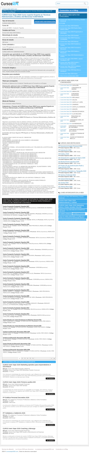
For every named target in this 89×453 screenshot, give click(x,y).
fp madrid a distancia (65, 213)
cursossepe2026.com (12, 451)
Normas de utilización (8, 449)
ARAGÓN (68, 109)
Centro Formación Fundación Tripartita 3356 (16, 242)
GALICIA (68, 99)
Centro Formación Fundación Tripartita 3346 (16, 230)
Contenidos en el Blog (69, 10)
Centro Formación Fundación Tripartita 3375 (16, 272)
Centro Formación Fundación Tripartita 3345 (16, 224)
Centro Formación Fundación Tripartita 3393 (16, 302)
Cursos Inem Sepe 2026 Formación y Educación (70, 48)
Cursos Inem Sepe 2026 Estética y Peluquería (69, 52)
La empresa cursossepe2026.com (44, 449)
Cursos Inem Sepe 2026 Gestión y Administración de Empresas (69, 63)
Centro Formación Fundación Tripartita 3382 (16, 284)
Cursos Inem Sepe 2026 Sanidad (69, 35)
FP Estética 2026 (63, 154)
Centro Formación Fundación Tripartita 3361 (16, 254)
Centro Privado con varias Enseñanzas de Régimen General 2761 (22, 319)
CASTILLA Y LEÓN (71, 102)
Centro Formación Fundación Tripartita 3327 (16, 206)
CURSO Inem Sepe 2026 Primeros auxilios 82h (19, 382)
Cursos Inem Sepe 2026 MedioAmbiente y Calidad (72, 55)
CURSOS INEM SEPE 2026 (9, 9)
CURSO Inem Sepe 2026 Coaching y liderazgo (19, 428)
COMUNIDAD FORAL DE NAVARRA (72, 120)
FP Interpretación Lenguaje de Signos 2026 (71, 158)
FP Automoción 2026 (64, 150)
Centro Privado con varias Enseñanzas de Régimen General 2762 (22, 325)
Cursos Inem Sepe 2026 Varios (68, 73)
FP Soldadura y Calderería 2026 (14, 413)
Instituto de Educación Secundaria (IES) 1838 (16, 349)
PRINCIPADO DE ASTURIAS (70, 116)
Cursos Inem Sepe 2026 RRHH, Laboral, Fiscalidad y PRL (71, 59)
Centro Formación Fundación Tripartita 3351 (16, 236)
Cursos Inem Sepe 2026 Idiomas (69, 41)
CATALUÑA (69, 85)
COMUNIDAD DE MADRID (70, 88)
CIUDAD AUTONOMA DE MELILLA (72, 137)
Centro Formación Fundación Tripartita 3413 (16, 307)
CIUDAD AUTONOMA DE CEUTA (72, 134)
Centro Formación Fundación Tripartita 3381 (16, 278)
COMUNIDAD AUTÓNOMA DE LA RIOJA (72, 130)
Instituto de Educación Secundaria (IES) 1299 (16, 337)
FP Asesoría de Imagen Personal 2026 (70, 146)
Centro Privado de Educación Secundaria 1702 (17, 343)
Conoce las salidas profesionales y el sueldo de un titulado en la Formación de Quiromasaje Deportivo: (72, 217)
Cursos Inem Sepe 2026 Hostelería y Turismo (70, 44)
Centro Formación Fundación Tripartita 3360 (16, 248)
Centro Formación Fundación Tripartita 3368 (16, 266)
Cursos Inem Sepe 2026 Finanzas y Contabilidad (70, 38)
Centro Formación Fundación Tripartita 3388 (16, 296)
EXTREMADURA (70, 123)
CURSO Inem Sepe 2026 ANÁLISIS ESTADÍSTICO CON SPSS (72, 210)
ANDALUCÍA (69, 91)
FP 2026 (62, 23)
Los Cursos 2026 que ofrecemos (24, 449)
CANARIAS (69, 104)
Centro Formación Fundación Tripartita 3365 (16, 260)
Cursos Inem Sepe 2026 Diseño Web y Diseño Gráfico (71, 28)
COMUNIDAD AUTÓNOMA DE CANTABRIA (72, 126)
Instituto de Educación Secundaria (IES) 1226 (16, 331)
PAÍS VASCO (69, 97)
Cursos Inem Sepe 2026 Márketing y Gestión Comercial (72, 20)
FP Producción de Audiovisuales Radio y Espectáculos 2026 (71, 166)
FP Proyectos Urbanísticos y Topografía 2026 (72, 171)
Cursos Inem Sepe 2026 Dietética (69, 25)
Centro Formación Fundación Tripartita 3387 (16, 290)
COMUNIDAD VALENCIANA (69, 94)
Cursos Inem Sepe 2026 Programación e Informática (71, 32)
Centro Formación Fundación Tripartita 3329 (16, 212)
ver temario (50, 378)
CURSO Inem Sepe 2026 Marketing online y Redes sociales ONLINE (71, 206)
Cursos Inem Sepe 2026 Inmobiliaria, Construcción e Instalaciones (70, 66)
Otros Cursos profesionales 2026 (69, 76)
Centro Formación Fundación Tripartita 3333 (16, 218)
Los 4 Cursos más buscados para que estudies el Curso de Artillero (72, 219)
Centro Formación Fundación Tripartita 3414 (16, 313)
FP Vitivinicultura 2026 (65, 186)
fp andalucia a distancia (79, 213)
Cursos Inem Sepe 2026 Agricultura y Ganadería (70, 70)
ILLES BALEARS (70, 114)
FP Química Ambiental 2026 (67, 175)
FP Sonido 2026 (63, 183)
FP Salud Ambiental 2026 (66, 179)
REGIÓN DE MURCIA (72, 111)
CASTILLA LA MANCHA (72, 106)
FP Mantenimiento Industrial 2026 (68, 162)
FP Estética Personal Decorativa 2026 (16, 397)
